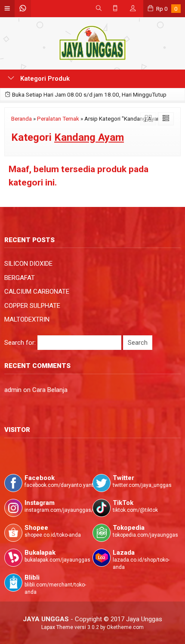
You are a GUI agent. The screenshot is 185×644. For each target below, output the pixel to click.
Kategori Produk (44, 78)
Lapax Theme (57, 627)
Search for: (20, 342)
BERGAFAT (19, 278)
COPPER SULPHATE (32, 306)
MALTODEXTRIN (26, 319)
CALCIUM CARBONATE (36, 291)
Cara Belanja (50, 390)
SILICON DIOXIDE (28, 263)
